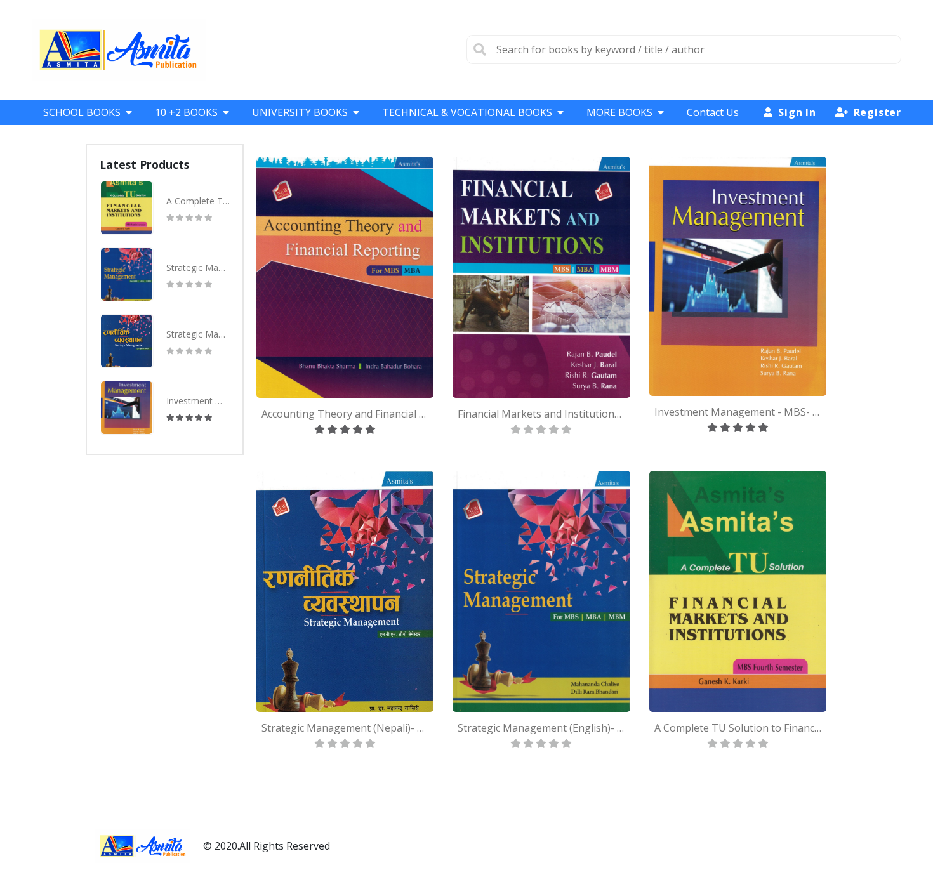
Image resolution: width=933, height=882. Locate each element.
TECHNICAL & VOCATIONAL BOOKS (467, 112)
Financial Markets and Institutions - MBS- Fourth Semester (541, 414)
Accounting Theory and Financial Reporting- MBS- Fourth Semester (344, 414)
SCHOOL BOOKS (82, 112)
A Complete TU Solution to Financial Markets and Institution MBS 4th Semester (198, 201)
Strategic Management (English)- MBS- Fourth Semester (198, 267)
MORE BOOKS (619, 112)
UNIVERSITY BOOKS (300, 112)
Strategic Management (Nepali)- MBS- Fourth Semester (198, 334)
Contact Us (713, 112)
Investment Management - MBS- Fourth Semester (198, 401)
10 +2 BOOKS (186, 112)
